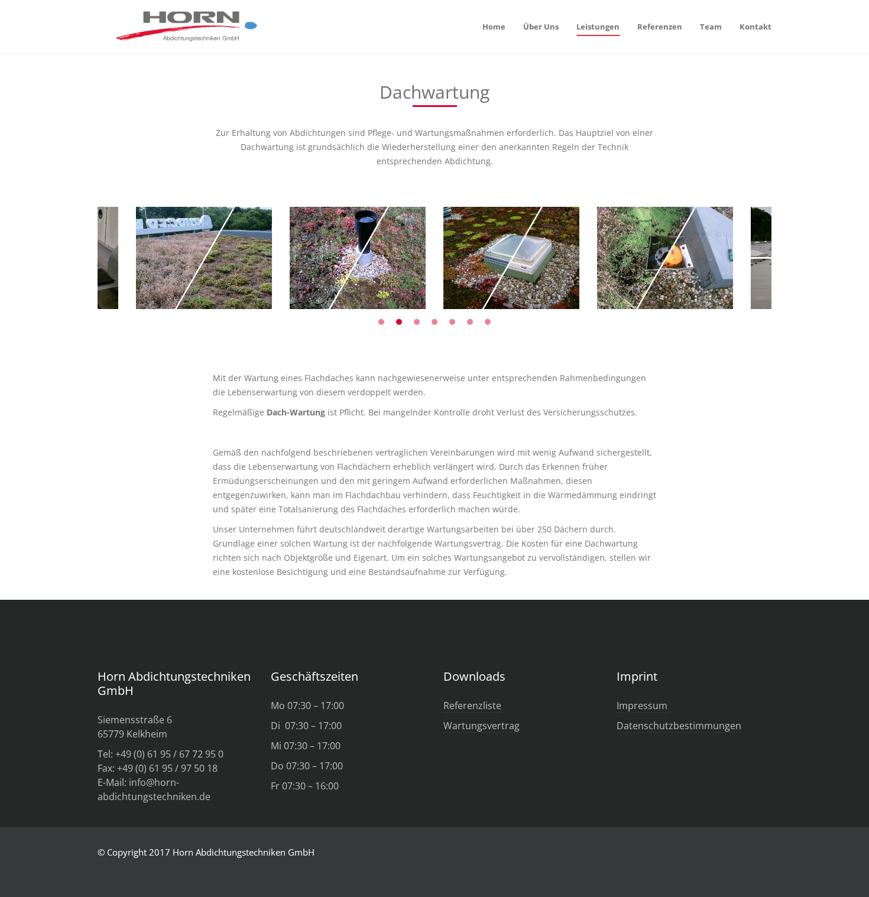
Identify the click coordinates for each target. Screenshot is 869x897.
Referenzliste (472, 705)
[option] (358, 258)
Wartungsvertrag (481, 725)
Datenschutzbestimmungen (679, 725)
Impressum (642, 705)
